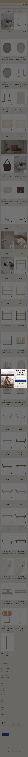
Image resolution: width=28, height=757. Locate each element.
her (23, 383)
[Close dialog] (26, 369)
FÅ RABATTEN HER (20, 381)
